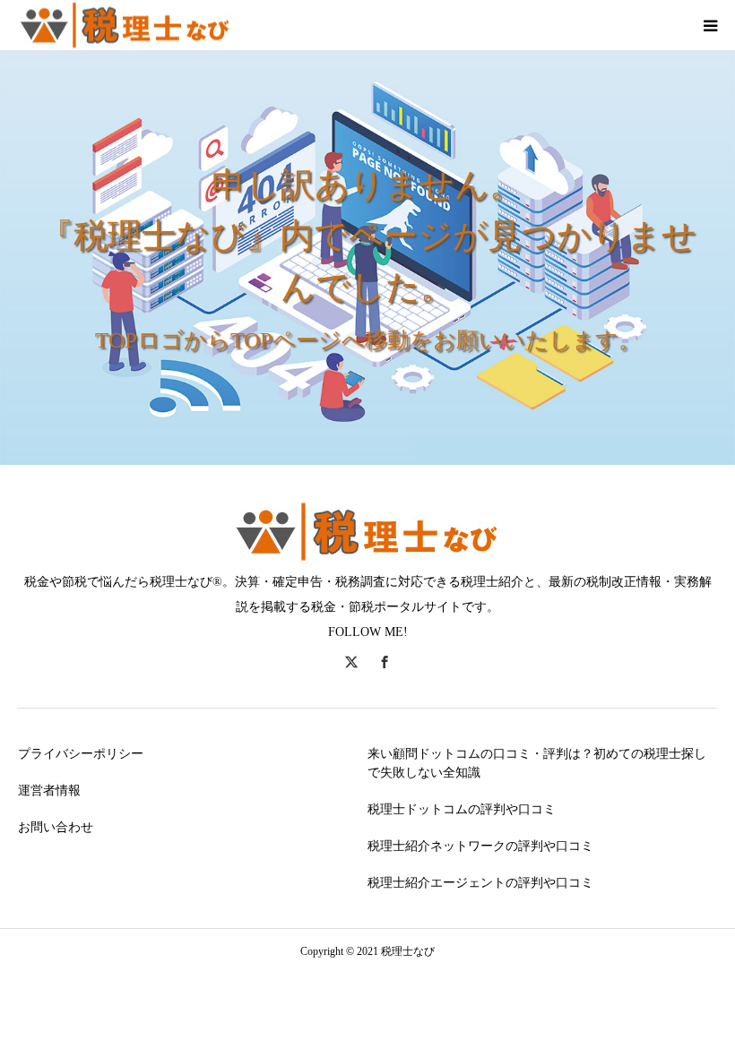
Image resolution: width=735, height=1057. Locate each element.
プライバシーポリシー (80, 754)
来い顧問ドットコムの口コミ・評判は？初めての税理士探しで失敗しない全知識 (537, 763)
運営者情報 (49, 790)
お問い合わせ (55, 827)
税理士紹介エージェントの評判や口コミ (480, 882)
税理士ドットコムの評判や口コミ (462, 809)
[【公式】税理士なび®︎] (125, 25)
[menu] (710, 25)
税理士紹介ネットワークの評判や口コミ (480, 846)
